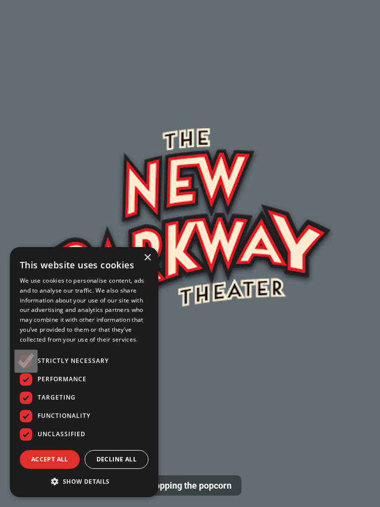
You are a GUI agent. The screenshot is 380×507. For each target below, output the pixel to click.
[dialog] (84, 372)
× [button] (147, 257)
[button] (84, 481)
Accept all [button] (49, 459)
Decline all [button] (116, 459)
